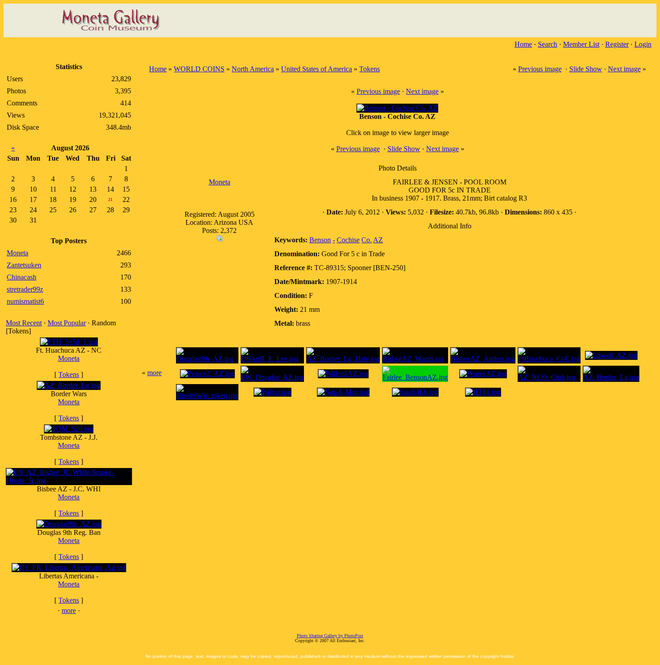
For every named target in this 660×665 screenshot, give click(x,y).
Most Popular (67, 323)
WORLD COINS (199, 69)
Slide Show (585, 69)
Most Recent (24, 323)
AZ (378, 240)
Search (547, 44)
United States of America (316, 69)
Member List (581, 44)
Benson (320, 240)
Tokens (68, 374)
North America (253, 69)
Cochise (348, 240)
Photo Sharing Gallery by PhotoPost (330, 635)
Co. (366, 240)
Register (617, 44)
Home (523, 44)
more (69, 610)
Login (642, 44)
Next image (624, 69)
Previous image (540, 69)
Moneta (68, 358)
